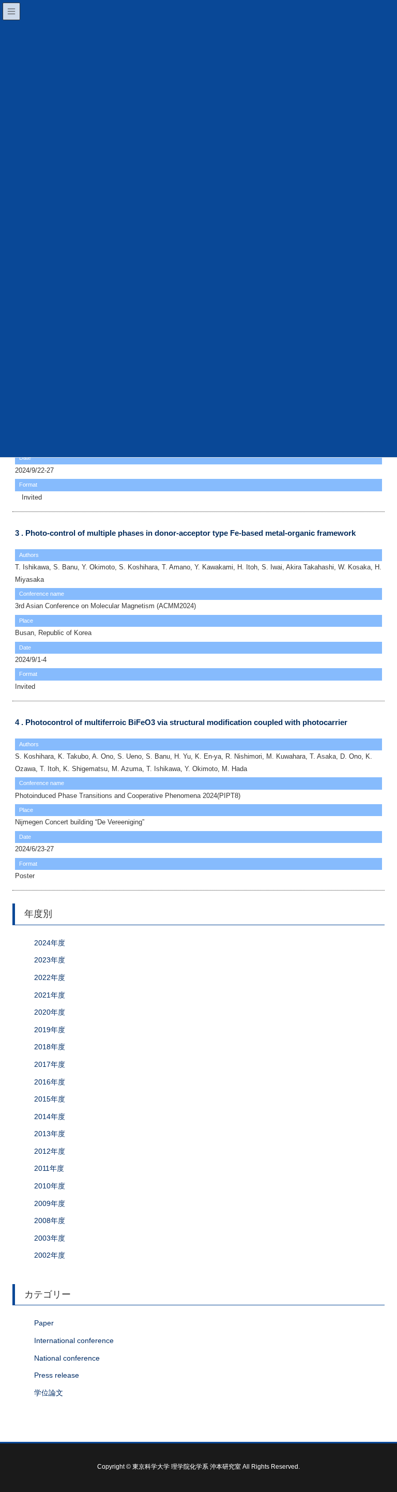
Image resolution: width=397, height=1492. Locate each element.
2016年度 (49, 1082)
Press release (56, 1375)
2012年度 (49, 1151)
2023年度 (49, 960)
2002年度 (49, 1255)
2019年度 (49, 1030)
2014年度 (49, 1116)
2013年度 (49, 1133)
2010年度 (49, 1186)
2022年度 (49, 977)
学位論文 (48, 1393)
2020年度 (49, 1012)
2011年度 (49, 1168)
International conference (74, 1340)
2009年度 (49, 1203)
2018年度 (49, 1047)
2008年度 (49, 1220)
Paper (44, 1323)
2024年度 (49, 943)
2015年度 (49, 1099)
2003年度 (49, 1238)
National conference (67, 1358)
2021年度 (49, 995)
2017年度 (49, 1064)
